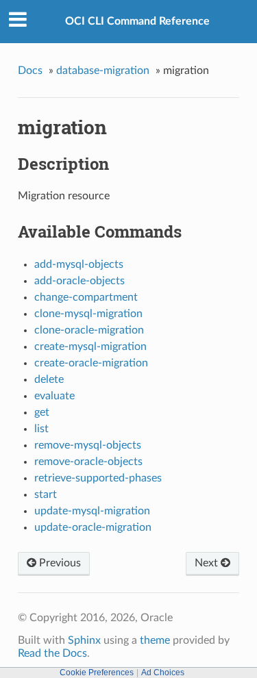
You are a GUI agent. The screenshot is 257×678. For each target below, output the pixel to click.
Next (208, 562)
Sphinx (84, 640)
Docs (30, 70)
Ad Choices (162, 672)
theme (155, 640)
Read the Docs (52, 653)
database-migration (102, 70)
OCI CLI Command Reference (137, 21)
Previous (58, 562)
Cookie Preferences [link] (97, 672)
